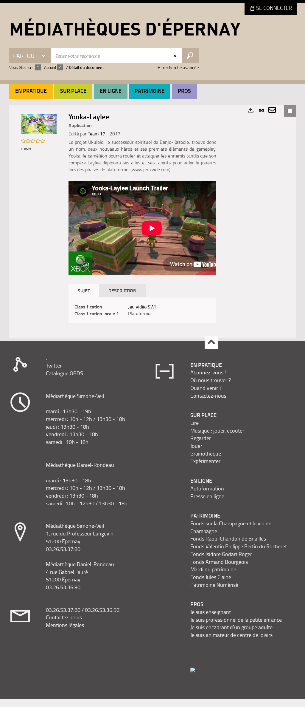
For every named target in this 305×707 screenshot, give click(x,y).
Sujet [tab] (84, 290)
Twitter (54, 365)
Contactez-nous (64, 617)
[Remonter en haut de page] (211, 342)
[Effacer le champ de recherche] (175, 55)
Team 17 (96, 133)
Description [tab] (122, 290)
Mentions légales (65, 625)
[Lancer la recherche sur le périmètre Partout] (190, 55)
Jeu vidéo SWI (142, 306)
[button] (31, 91)
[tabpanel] (142, 310)
